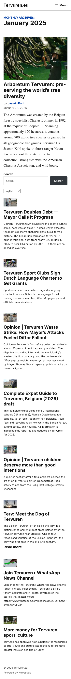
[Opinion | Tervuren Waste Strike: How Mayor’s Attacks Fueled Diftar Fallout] (10, 318)
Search (8, 174)
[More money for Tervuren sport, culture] (10, 620)
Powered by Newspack (17, 672)
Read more (13, 547)
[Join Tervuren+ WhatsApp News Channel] (10, 563)
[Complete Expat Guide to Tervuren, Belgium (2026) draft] (10, 384)
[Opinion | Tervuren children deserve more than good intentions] (10, 450)
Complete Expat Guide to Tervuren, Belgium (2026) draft (31, 398)
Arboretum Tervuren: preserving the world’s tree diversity (35, 90)
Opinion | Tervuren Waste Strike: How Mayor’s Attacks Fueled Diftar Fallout (34, 332)
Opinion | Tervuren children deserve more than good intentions (33, 465)
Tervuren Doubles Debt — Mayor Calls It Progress (31, 214)
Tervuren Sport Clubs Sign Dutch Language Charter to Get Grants (33, 278)
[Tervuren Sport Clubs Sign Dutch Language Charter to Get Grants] (10, 263)
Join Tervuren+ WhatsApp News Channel (32, 575)
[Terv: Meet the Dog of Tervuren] (10, 504)
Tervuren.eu (16, 5)
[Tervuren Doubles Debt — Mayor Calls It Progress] (10, 202)
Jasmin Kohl (16, 103)
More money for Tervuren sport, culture (30, 632)
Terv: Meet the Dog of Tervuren (27, 516)
